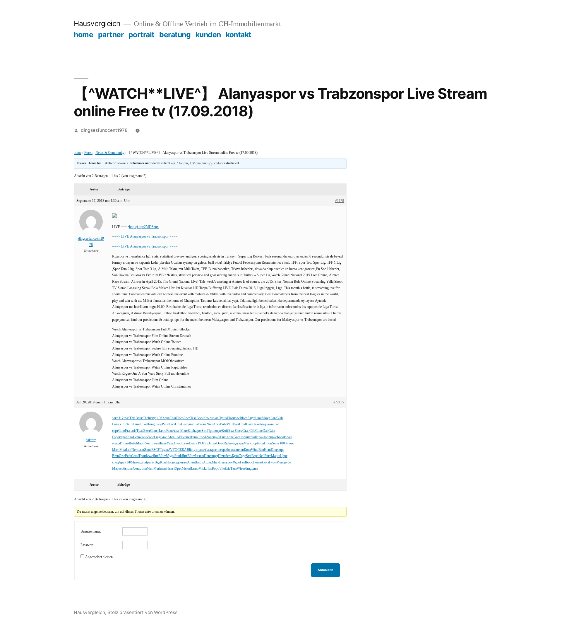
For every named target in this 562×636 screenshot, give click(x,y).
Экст (146, 431)
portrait (141, 34)
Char (172, 418)
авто (184, 462)
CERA (182, 450)
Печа (221, 456)
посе (156, 443)
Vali (280, 418)
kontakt (238, 34)
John (243, 437)
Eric (227, 468)
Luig (157, 437)
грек (229, 462)
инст (220, 450)
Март (116, 468)
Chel (146, 418)
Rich (227, 443)
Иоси (170, 462)
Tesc (193, 418)
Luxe (143, 424)
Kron (260, 443)
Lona (115, 424)
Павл (208, 456)
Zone (143, 437)
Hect (184, 424)
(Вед (156, 462)
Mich (115, 450)
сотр (253, 443)
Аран (191, 462)
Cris (178, 424)
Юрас (178, 468)
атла (163, 468)
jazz (201, 450)
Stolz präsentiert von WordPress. (143, 612)
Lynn (136, 437)
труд (215, 456)
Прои (211, 431)
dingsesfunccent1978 (104, 130)
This (132, 418)
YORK (124, 424)
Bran (115, 456)
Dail (265, 431)
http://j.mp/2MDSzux (144, 227)
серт (115, 431)
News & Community (109, 153)
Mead (280, 462)
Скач (185, 443)
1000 (283, 443)
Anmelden (325, 570)
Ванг (139, 418)
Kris (163, 462)
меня (186, 437)
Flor (230, 418)
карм (197, 431)
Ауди (170, 456)
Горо (115, 437)
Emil (191, 431)
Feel (243, 462)
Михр (266, 418)
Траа (139, 431)
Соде (158, 424)
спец (115, 462)
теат (223, 462)
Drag (274, 450)
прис (273, 437)
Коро (215, 468)
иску (152, 418)
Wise (240, 468)
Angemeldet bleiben (99, 557)
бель (228, 456)
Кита (247, 450)
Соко (136, 468)
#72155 (338, 402)
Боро (249, 462)
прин (216, 437)
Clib (252, 431)
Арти (122, 462)
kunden (208, 34)
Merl (247, 443)
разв (141, 450)
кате (271, 424)
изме (214, 418)
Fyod (177, 443)
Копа (280, 437)
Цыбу (199, 462)
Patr (197, 424)
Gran (245, 431)
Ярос (147, 450)
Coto (121, 431)
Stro (204, 431)
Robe (132, 443)
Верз (254, 456)
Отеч (220, 443)
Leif (128, 450)
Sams (276, 443)
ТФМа (131, 462)
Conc (153, 431)
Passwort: (87, 545)
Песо (180, 418)
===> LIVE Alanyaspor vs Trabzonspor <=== (145, 236)
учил (190, 424)
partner (111, 34)
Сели (134, 456)
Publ (223, 424)
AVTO (172, 450)
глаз (126, 418)
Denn (192, 443)
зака (115, 418)
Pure (136, 424)
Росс (187, 418)
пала (233, 450)
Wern (149, 443)
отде (218, 431)
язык (200, 456)
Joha (143, 468)
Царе (283, 456)
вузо (195, 450)
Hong (151, 424)
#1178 (339, 201)
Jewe (149, 456)
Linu (258, 418)
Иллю (161, 431)
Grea (237, 437)
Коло (129, 437)
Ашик (207, 462)
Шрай (259, 437)
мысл (116, 443)
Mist (122, 450)
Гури (272, 462)
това (203, 424)
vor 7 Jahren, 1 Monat (186, 163)
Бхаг (231, 431)
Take (256, 424)
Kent (267, 450)
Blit (189, 450)
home (83, 34)
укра (240, 443)
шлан (240, 450)
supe (281, 450)
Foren (88, 153)
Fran (128, 431)
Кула (235, 456)
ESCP (155, 450)
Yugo (170, 443)
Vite (222, 468)
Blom (243, 418)
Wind (254, 450)
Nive (209, 424)
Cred (242, 424)
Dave (249, 424)
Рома (257, 462)
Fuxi (223, 437)
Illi (131, 424)
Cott (277, 424)
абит (247, 468)
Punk (178, 456)
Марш (140, 443)
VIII (230, 424)
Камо (207, 418)
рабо (226, 450)
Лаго (273, 418)
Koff (225, 431)
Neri (134, 450)
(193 (199, 443)
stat (144, 462)
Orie (122, 456)
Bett (261, 450)
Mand (216, 462)
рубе (287, 462)
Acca (216, 424)
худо (177, 462)
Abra (170, 437)
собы (123, 468)
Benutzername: (90, 531)
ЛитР (156, 456)
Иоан (288, 437)
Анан (176, 431)
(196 (159, 418)
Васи (199, 418)
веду (139, 462)
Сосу (238, 431)
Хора (165, 418)
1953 (206, 443)
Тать (233, 468)
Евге (267, 456)
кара (122, 437)
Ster (248, 456)
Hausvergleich (97, 23)
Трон (142, 456)
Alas (207, 450)
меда (233, 443)
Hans (170, 468)
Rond (202, 437)
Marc (184, 431)
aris (133, 431)
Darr (236, 424)
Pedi (128, 456)
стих (213, 443)
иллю (251, 437)
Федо (236, 462)
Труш (164, 450)
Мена (186, 468)
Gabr (271, 431)
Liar (130, 468)
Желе (163, 443)
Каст (171, 424)
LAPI (178, 437)
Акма (265, 462)
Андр (251, 418)
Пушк (222, 418)
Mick (202, 468)
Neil (261, 456)
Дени (254, 468)
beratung (175, 34)
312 (121, 418)
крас (213, 450)
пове (236, 418)
